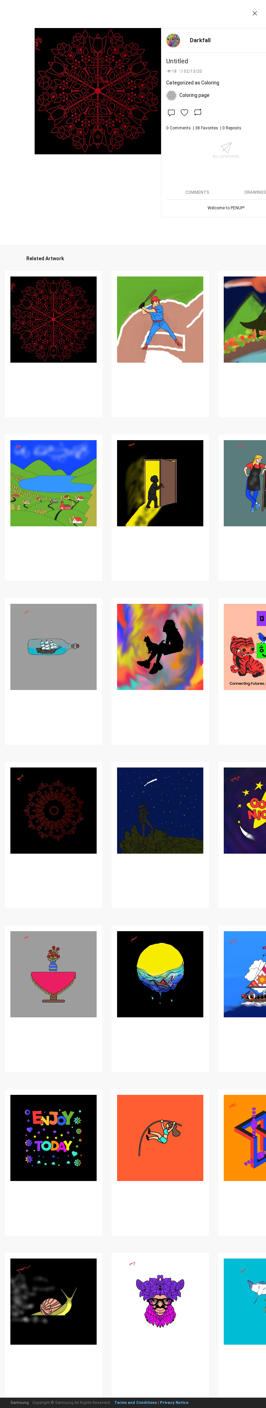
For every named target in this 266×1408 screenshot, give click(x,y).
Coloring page (194, 95)
